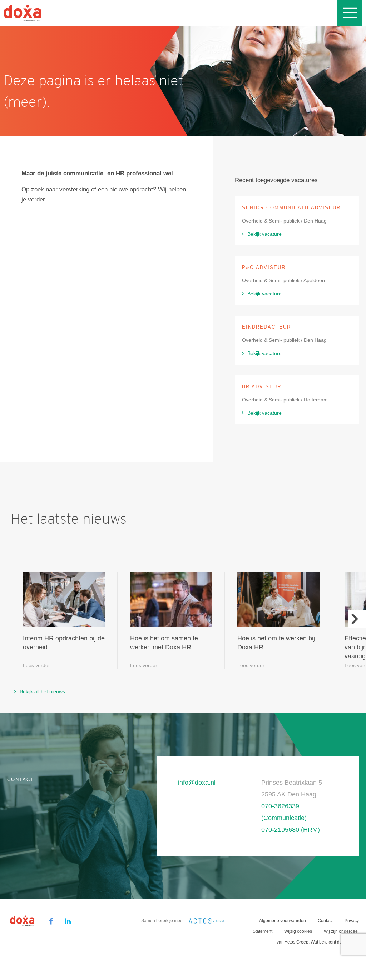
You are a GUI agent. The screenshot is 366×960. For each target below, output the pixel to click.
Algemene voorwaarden (282, 920)
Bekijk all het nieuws (42, 691)
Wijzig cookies (298, 931)
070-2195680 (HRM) (290, 829)
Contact (325, 920)
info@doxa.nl (197, 782)
